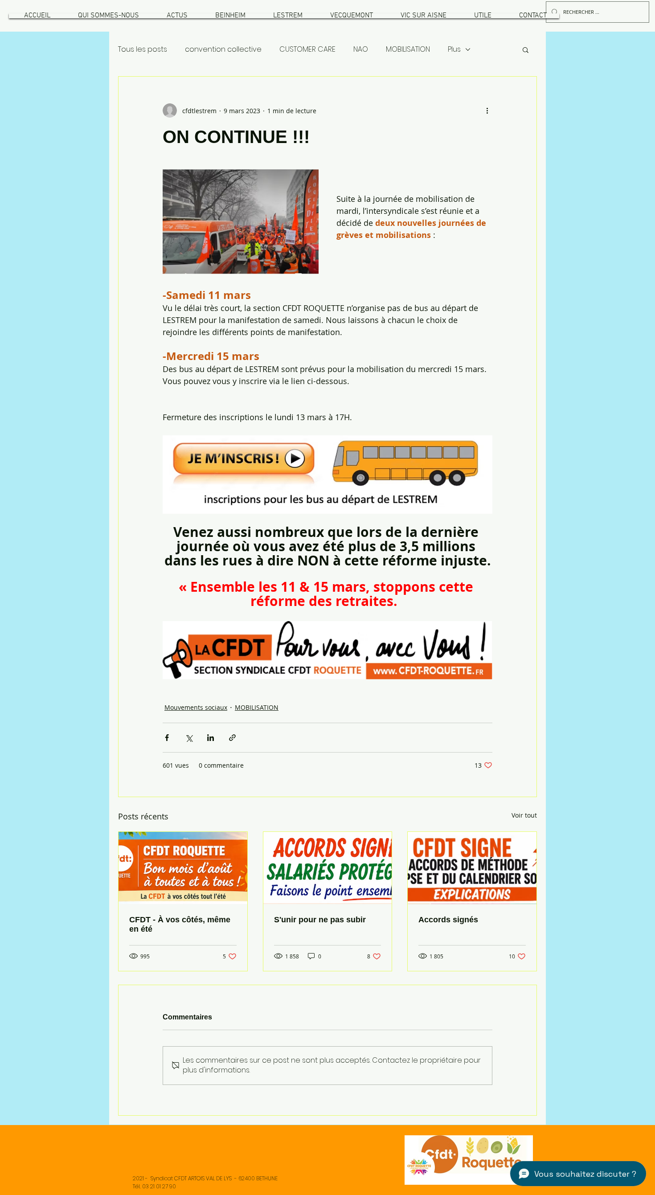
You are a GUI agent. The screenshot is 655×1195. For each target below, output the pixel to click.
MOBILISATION (408, 49)
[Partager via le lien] (232, 737)
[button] (108, 16)
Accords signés (448, 919)
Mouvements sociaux (195, 707)
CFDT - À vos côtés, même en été (179, 924)
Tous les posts (142, 49)
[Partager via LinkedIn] (210, 737)
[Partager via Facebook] (167, 737)
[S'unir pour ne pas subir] (327, 868)
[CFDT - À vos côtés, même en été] (183, 868)
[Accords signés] (472, 868)
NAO (360, 49)
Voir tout (524, 815)
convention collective (223, 49)
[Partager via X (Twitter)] (188, 737)
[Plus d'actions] (487, 110)
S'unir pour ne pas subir (320, 919)
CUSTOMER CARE (307, 49)
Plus (454, 49)
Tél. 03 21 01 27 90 (154, 1186)
